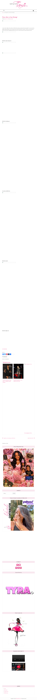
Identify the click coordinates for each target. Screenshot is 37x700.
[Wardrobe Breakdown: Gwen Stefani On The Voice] (18, 371)
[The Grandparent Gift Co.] (29, 397)
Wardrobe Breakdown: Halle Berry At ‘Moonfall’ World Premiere (7, 381)
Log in (5, 688)
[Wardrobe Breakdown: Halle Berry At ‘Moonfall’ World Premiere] (8, 371)
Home (3, 12)
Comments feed (6, 691)
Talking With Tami (18, 698)
